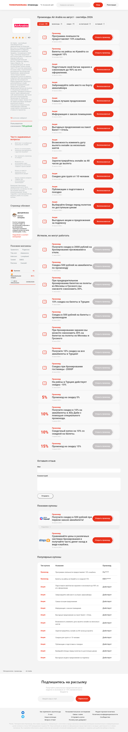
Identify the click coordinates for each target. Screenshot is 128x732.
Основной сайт (48, 5)
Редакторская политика (105, 712)
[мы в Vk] (23, 714)
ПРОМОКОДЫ (23, 5)
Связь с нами (78, 714)
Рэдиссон (25, 250)
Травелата (14, 250)
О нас (50, 714)
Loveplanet (25, 256)
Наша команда (50, 717)
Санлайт (24, 263)
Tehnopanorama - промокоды (12, 671)
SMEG (21, 260)
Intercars (13, 256)
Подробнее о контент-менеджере (20, 236)
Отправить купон (77, 717)
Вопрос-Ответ (50, 720)
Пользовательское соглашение (77, 712)
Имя (38, 467)
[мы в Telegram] (23, 718)
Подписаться (83, 699)
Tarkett (13, 260)
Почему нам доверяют (77, 720)
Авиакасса (25, 253)
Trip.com (13, 253)
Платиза (13, 263)
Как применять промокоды (50, 712)
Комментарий (42, 476)
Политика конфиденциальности (105, 714)
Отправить (45, 496)
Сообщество (105, 717)
